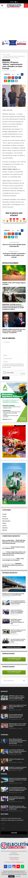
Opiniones (5, 527)
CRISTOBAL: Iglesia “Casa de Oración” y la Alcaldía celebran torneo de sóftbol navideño (16, 697)
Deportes (4, 530)
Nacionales (5, 518)
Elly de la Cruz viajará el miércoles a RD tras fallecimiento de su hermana (18, 707)
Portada (4, 514)
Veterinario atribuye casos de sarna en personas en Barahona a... (18, 631)
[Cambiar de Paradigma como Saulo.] (4, 760)
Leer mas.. (18, 876)
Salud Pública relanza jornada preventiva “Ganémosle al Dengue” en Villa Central (18, 808)
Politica (4, 523)
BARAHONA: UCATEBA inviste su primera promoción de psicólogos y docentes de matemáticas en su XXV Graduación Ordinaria (13, 307)
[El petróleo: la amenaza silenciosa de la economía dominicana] (4, 769)
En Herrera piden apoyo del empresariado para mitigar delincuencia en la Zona (16, 716)
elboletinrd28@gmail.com (17, 862)
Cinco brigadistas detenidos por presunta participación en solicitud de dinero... (18, 602)
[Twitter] (12, 2)
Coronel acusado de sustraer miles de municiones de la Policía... (18, 641)
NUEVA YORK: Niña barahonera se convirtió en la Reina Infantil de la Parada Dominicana (13, 542)
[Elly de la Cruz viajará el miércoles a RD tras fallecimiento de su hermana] (4, 706)
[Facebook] (10, 2)
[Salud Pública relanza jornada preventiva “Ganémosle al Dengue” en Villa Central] (6, 621)
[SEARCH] (24, 680)
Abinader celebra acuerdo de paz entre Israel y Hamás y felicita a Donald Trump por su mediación (13, 331)
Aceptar (11, 876)
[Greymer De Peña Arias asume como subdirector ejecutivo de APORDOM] (6, 611)
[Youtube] (15, 2)
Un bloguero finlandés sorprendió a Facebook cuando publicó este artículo (14, 255)
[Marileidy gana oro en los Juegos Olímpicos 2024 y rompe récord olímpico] (4, 725)
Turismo (4, 525)
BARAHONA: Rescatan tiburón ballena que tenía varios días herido (13, 565)
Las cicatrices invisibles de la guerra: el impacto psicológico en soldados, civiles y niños (17, 751)
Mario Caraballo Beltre (8, 540)
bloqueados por (14, 659)
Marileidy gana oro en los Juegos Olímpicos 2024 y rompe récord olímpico (17, 725)
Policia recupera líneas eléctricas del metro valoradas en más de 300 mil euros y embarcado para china (14, 553)
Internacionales (6, 521)
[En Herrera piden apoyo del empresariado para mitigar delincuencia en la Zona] (4, 716)
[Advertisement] (14, 22)
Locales (4, 516)
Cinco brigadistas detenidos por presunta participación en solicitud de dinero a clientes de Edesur (18, 789)
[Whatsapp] (17, 2)
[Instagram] (13, 2)
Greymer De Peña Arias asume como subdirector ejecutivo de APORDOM (17, 612)
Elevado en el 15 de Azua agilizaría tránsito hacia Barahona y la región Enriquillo (13, 594)
